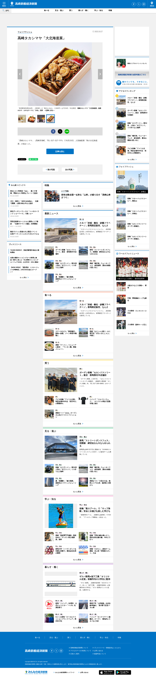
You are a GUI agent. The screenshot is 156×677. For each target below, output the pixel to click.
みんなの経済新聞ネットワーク (36, 672)
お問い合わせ (98, 651)
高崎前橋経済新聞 (23, 4)
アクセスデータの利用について (80, 651)
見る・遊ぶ (59, 10)
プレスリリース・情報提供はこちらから (107, 648)
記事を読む (60, 151)
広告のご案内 (74, 654)
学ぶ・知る (98, 10)
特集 (110, 10)
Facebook (134, 4)
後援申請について (100, 654)
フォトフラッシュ (25, 32)
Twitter (139, 4)
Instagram (144, 4)
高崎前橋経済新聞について (79, 648)
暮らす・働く (83, 10)
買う (71, 10)
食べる (46, 10)
